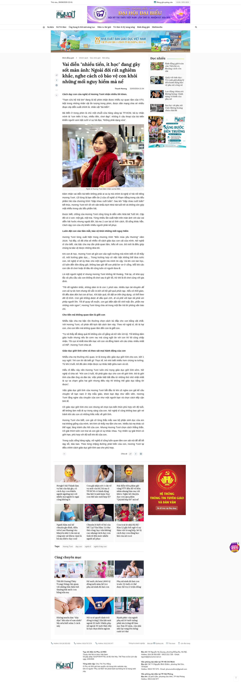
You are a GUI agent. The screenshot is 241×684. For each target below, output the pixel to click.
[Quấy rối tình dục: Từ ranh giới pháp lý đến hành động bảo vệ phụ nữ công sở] (157, 80)
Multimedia (157, 27)
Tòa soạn (171, 643)
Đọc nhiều (157, 58)
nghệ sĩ (88, 546)
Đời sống (105, 58)
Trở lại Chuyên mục (64, 454)
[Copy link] (57, 75)
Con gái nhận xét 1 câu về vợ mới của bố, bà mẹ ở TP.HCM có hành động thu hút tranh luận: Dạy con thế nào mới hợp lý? (99, 491)
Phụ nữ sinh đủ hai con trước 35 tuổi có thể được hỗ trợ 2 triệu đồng (129, 584)
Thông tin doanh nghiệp (137, 643)
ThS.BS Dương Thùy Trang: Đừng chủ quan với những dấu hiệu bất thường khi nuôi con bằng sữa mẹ (68, 587)
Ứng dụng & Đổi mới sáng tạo (82, 27)
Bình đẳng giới (143, 27)
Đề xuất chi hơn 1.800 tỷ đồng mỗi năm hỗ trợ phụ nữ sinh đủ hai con (98, 584)
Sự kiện (50, 27)
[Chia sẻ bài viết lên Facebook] (57, 80)
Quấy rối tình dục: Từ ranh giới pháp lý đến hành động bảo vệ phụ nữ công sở (174, 81)
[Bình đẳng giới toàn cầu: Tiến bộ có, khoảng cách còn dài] (157, 66)
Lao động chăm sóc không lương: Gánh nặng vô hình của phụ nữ (174, 95)
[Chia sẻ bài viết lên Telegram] (57, 85)
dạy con (79, 546)
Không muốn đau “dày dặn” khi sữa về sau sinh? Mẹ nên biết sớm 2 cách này (69, 621)
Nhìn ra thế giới (104, 27)
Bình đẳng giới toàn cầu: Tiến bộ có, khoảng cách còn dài (174, 67)
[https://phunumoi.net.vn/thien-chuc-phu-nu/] (57, 95)
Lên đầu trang (185, 643)
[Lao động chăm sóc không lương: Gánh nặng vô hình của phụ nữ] (157, 94)
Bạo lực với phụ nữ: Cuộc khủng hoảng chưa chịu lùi (174, 108)
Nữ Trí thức (61, 27)
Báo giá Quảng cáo (155, 643)
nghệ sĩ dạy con (100, 546)
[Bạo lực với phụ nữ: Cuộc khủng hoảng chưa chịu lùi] (157, 108)
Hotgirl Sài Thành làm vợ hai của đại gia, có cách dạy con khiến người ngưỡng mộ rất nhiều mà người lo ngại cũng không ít (68, 492)
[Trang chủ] (44, 27)
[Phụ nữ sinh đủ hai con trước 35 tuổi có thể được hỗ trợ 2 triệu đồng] (129, 569)
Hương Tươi (68, 546)
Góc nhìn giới (95, 58)
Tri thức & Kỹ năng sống (124, 27)
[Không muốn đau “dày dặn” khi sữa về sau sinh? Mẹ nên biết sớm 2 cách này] (69, 605)
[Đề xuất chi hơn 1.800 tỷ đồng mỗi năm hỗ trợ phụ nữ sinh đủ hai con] (99, 569)
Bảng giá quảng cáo (164, 2)
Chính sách (83, 58)
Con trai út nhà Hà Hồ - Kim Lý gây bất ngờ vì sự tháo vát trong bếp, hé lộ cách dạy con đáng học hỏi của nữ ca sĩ (129, 530)
